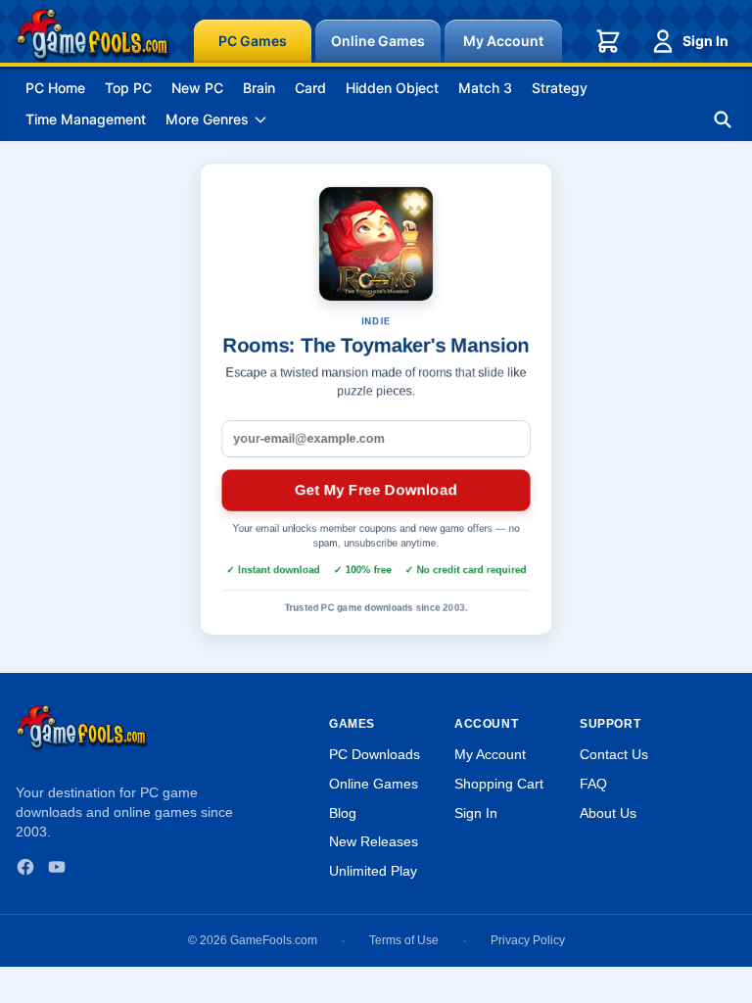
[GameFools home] (93, 35)
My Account (503, 40)
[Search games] (722, 119)
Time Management (85, 119)
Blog (342, 813)
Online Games (378, 40)
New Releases (373, 841)
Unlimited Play (373, 871)
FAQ (593, 783)
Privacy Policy (528, 940)
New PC (197, 87)
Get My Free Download (376, 490)
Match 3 (485, 87)
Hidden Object (392, 87)
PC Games (252, 40)
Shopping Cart (498, 783)
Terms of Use (404, 940)
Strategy (560, 87)
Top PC (128, 87)
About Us (608, 813)
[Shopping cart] (608, 41)
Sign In (705, 40)
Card (310, 87)
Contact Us (614, 754)
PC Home (55, 87)
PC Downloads (374, 754)
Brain (259, 87)
